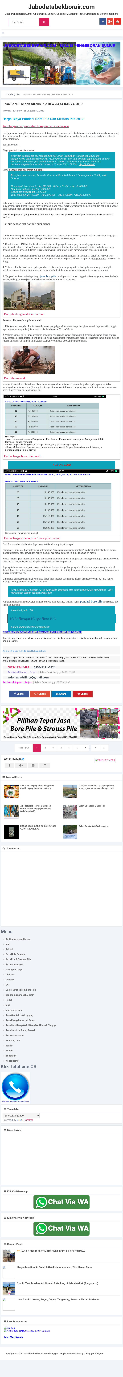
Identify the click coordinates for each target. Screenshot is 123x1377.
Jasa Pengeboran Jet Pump (20, 1020)
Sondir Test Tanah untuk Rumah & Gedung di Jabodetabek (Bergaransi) (57, 1283)
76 (95, 748)
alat (8, 944)
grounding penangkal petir (20, 995)
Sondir (9, 1050)
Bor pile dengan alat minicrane (24, 314)
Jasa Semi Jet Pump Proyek (20, 1030)
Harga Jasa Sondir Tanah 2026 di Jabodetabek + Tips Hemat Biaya (54, 1267)
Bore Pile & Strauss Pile (18, 959)
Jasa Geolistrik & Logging (19, 1015)
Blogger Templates (59, 1353)
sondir (9, 1045)
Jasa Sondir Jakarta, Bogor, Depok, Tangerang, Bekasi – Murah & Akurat (58, 1299)
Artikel (9, 949)
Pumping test (13, 1040)
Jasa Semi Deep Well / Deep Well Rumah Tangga (31, 1025)
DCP (8, 984)
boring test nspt (14, 969)
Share (20, 693)
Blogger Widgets (94, 1353)
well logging (12, 1061)
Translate (28, 1119)
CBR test (10, 974)
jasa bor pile (48, 276)
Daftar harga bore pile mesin (22, 456)
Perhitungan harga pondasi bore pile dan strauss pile (36, 126)
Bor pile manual (14, 378)
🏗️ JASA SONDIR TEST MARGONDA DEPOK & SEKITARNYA (51, 1251)
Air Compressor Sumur (18, 939)
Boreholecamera (15, 964)
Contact (10, 979)
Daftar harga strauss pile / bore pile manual (32, 538)
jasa (8, 1005)
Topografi (11, 1055)
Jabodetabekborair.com (61, 7)
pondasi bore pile (91, 601)
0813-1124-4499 (19, 667)
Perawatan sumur (15, 1035)
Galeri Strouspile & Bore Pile (92, 806)
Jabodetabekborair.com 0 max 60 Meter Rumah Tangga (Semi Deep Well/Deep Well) (35, 808)
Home (9, 1000)
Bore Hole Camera (15, 954)
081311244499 (12, 759)
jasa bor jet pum (14, 1010)
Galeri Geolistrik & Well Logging (93, 826)
